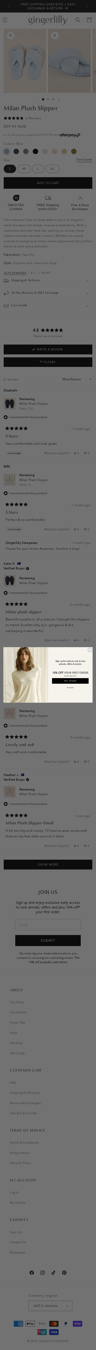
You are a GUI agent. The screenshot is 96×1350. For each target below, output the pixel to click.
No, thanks (70, 688)
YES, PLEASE (70, 681)
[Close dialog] (90, 650)
